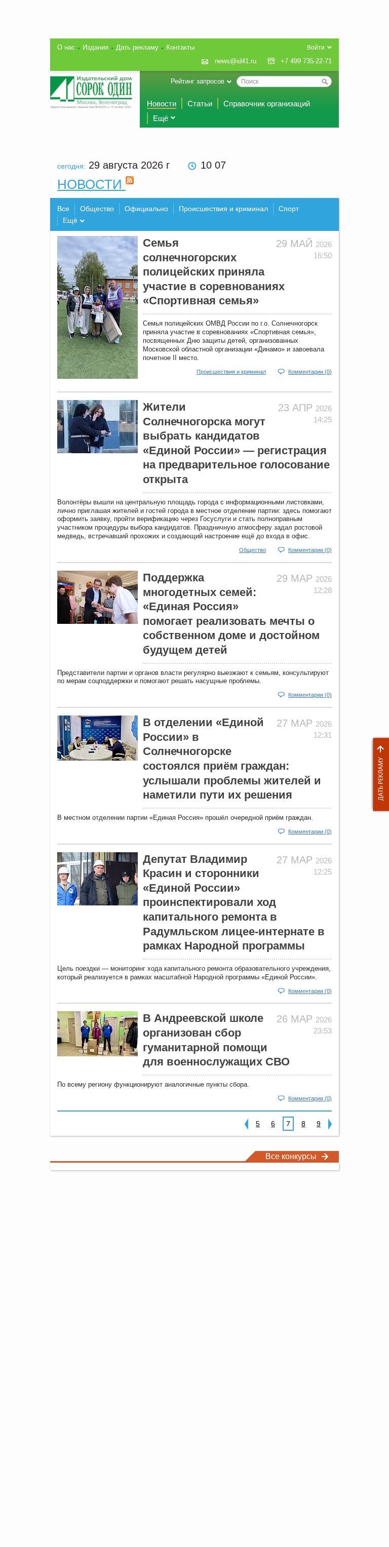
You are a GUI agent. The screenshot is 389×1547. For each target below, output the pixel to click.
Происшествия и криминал (223, 209)
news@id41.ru (235, 61)
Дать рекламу (378, 774)
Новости (161, 103)
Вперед (330, 1123)
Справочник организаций (266, 103)
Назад (246, 1123)
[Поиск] (325, 81)
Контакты (180, 47)
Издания (95, 47)
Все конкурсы (291, 1156)
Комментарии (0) (310, 372)
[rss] (130, 184)
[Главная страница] (91, 92)
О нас (66, 47)
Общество (97, 209)
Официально (146, 209)
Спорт (289, 209)
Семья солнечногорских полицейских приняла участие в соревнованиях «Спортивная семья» (214, 271)
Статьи (199, 103)
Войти (316, 47)
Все (63, 209)
